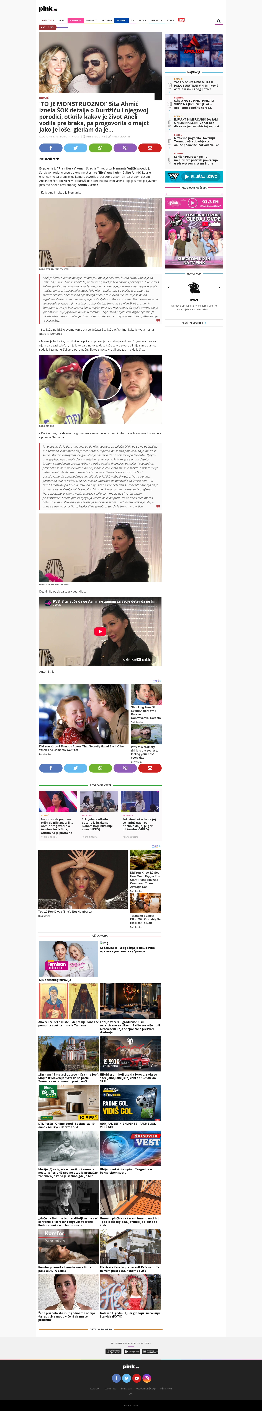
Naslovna (48, 20)
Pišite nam (166, 1388)
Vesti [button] (62, 20)
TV (132, 20)
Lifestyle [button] (156, 20)
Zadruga (75, 20)
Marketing (111, 1388)
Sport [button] (142, 20)
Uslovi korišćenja (146, 1388)
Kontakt (95, 1388)
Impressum (126, 1388)
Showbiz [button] (91, 20)
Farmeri (121, 20)
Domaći (44, 98)
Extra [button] (170, 20)
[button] (43, 807)
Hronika (106, 20)
